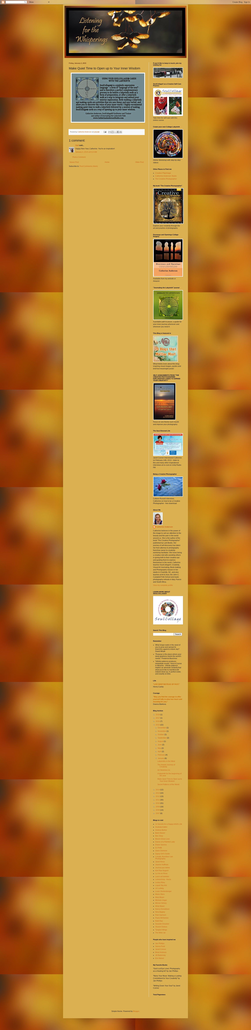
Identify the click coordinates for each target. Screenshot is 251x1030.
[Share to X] (115, 132)
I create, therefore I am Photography (164, 858)
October (161, 735)
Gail (77, 145)
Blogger (136, 1011)
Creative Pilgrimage (163, 173)
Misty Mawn (160, 906)
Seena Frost (160, 946)
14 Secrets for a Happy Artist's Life (168, 824)
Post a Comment (79, 157)
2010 (158, 803)
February (161, 755)
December (162, 728)
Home (107, 162)
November (162, 731)
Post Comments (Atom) (89, 166)
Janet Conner (160, 949)
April (160, 752)
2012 (158, 796)
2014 (158, 790)
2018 (158, 715)
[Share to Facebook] (117, 132)
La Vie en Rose (161, 873)
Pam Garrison (160, 915)
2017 (158, 718)
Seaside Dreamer (162, 924)
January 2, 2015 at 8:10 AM (86, 152)
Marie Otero (160, 894)
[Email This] (109, 132)
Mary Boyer (159, 897)
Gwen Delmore (161, 851)
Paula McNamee (161, 918)
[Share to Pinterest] (120, 132)
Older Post (139, 162)
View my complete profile (163, 585)
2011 (158, 800)
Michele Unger (161, 900)
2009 (158, 807)
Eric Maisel (159, 958)
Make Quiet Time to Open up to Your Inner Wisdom (169, 780)
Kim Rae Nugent (161, 871)
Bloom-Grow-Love (162, 839)
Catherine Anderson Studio (166, 176)
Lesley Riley (160, 882)
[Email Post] (105, 132)
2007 (158, 813)
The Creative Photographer (166, 179)
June (160, 745)
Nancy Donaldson (162, 909)
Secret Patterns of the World (168, 784)
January (161, 758)
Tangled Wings (161, 930)
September (162, 738)
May (160, 748)
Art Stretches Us (163, 770)
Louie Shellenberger (163, 891)
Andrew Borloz (161, 830)
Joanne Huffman (161, 865)
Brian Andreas (160, 952)
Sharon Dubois (161, 927)
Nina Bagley (160, 912)
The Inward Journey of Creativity (166, 766)
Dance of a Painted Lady (165, 842)
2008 (158, 810)
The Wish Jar (160, 933)
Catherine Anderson (164, 527)
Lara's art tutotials (162, 877)
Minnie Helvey (161, 903)
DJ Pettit (158, 848)
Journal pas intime (162, 868)
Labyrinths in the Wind (166, 761)
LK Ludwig (159, 888)
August (161, 741)
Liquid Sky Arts (161, 885)
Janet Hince (160, 862)
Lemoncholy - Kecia (163, 879)
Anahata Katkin (161, 827)
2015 (158, 725)
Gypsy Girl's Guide (162, 854)
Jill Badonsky (160, 955)
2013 (158, 793)
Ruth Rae (159, 921)
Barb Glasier (160, 833)
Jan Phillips (159, 943)
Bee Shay (159, 836)
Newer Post (74, 162)
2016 (158, 721)
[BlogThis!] (112, 132)
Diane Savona (161, 845)
